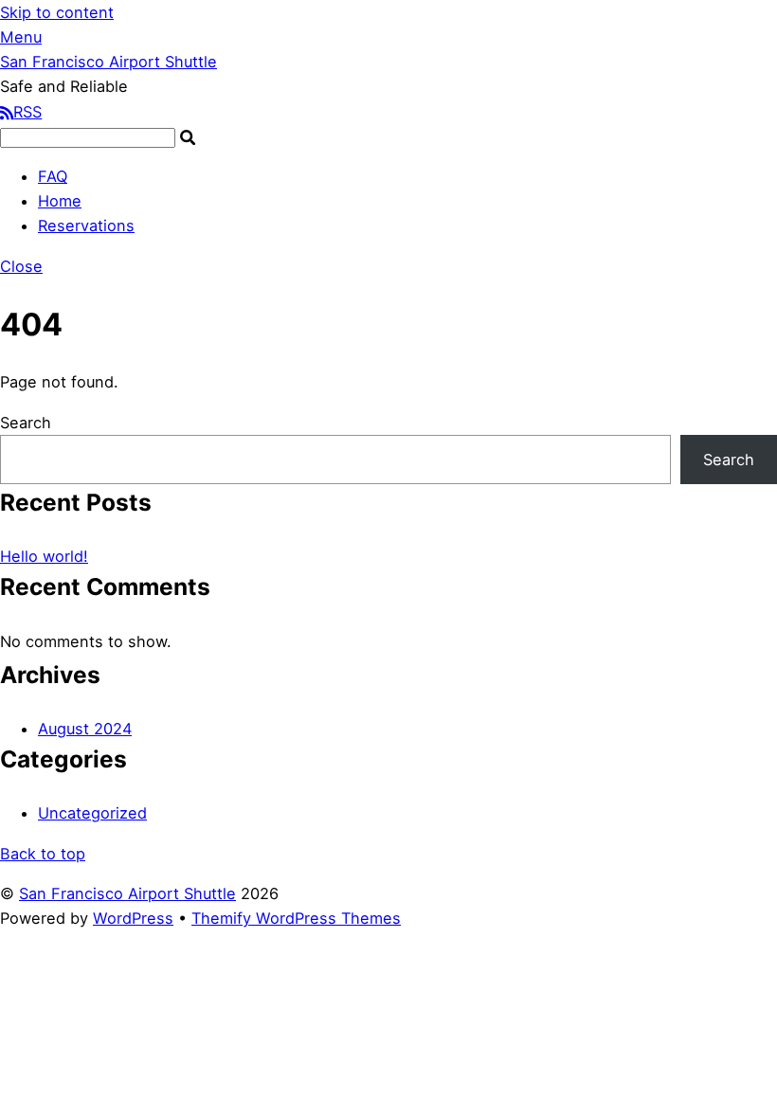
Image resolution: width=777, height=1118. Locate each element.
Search (25, 422)
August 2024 (85, 728)
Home (59, 200)
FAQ (52, 176)
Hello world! (44, 556)
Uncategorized (92, 812)
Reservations (86, 225)
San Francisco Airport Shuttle (127, 893)
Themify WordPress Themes (296, 918)
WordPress (133, 918)
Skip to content (57, 12)
